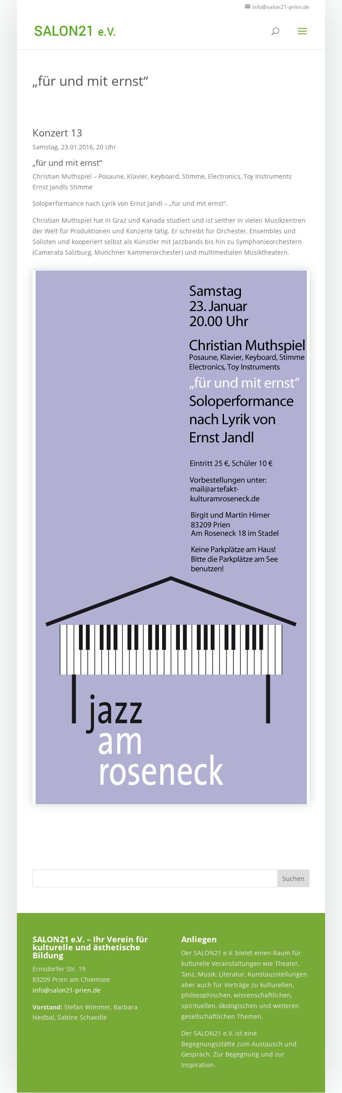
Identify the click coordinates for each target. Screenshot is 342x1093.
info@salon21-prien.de (67, 990)
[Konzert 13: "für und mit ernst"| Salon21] (171, 537)
